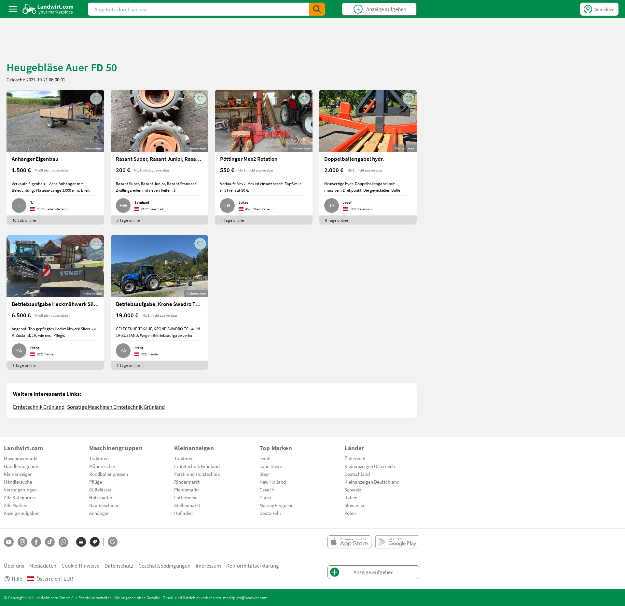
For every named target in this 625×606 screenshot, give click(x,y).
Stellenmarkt (187, 505)
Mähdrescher (102, 466)
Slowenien (355, 505)
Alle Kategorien (19, 497)
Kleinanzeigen (18, 474)
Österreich (354, 458)
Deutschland (357, 474)
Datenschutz (118, 565)
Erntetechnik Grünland (38, 406)
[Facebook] (36, 542)
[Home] (48, 9)
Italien (350, 497)
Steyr (264, 474)
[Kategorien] (81, 542)
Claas (265, 497)
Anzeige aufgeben (21, 513)
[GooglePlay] (397, 541)
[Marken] (95, 542)
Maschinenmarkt (21, 458)
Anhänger (99, 513)
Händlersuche (18, 481)
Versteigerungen (20, 489)
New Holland (272, 481)
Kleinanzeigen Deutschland (371, 481)
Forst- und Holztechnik (197, 474)
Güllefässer (100, 489)
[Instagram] (22, 542)
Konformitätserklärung (252, 565)
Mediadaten (42, 565)
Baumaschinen (104, 505)
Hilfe (17, 578)
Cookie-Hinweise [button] (80, 565)
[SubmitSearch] (317, 9)
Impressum (208, 565)
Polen (350, 513)
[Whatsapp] (63, 542)
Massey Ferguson (276, 505)
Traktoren (99, 458)
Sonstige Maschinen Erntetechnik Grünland (116, 406)
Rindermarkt (187, 481)
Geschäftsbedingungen (164, 565)
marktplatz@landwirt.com (245, 597)
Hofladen (183, 513)
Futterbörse (185, 497)
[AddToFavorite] (96, 98)
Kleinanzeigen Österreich (369, 466)
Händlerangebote (21, 466)
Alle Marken (15, 505)
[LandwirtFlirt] (113, 542)
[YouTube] (9, 542)
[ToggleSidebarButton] (13, 9)
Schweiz (352, 489)
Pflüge (95, 481)
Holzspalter (100, 497)
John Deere (270, 466)
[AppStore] (349, 541)
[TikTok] (50, 542)
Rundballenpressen (108, 474)
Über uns (14, 565)
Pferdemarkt (186, 489)
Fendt (265, 458)
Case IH (267, 489)
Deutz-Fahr (270, 513)
